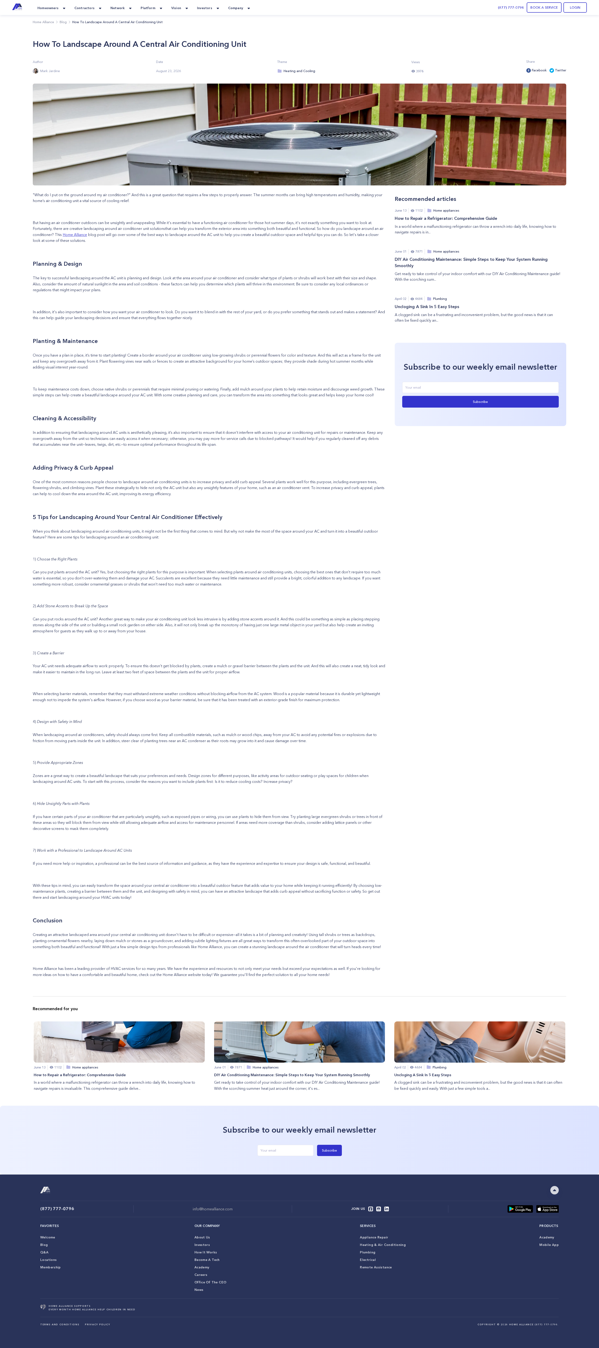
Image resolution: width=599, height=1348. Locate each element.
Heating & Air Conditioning (383, 1245)
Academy (201, 1267)
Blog (44, 1245)
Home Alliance (43, 22)
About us (202, 1237)
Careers (201, 1275)
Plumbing (367, 1252)
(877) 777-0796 (511, 7)
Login (575, 7)
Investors (202, 1245)
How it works (205, 1252)
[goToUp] (554, 1190)
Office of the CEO (210, 1282)
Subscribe (480, 402)
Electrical (368, 1260)
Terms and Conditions (59, 1324)
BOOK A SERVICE (544, 7)
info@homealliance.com (213, 1209)
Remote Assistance (376, 1267)
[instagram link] (378, 1209)
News (199, 1290)
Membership (50, 1267)
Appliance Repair (374, 1237)
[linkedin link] (386, 1209)
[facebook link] (370, 1209)
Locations (48, 1260)
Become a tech (207, 1260)
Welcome (47, 1237)
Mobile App (549, 1245)
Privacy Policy (97, 1324)
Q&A (44, 1252)
